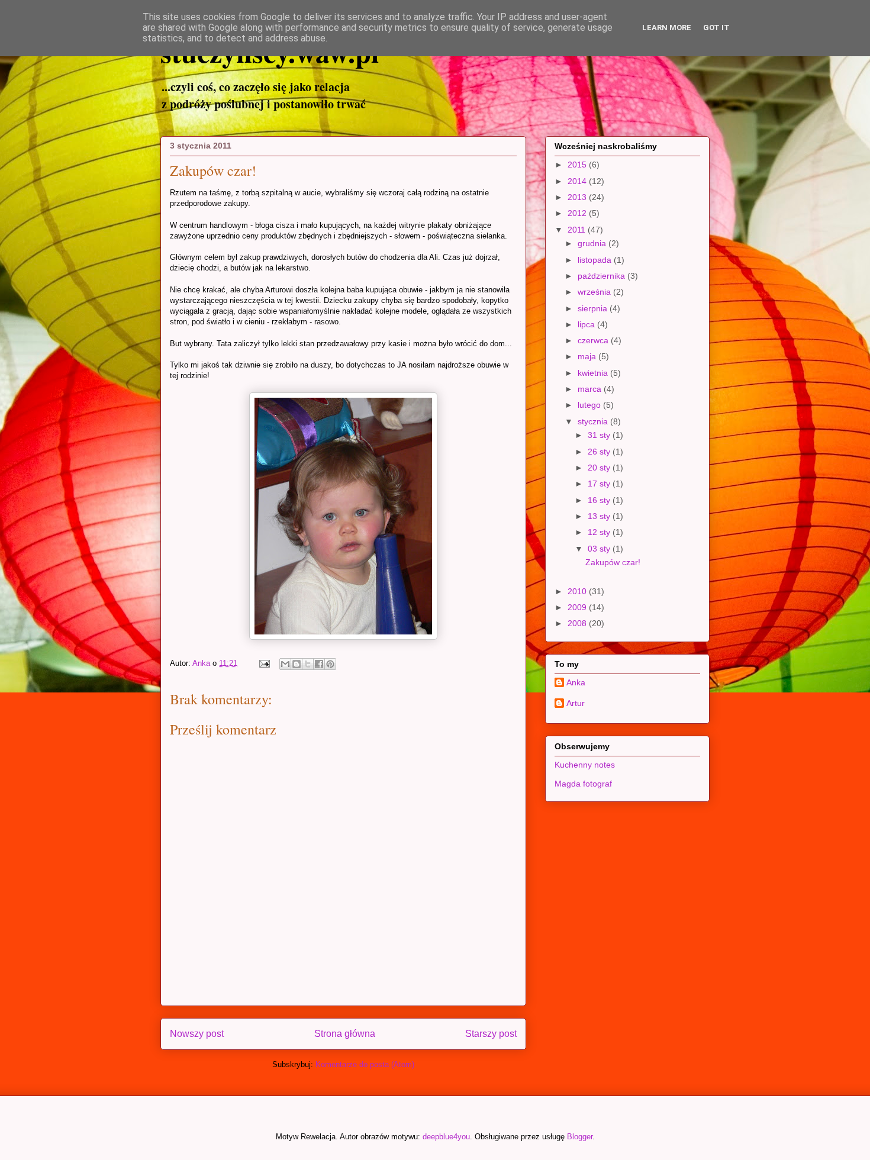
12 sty (600, 532)
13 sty (600, 516)
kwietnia (594, 373)
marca (591, 389)
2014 (578, 181)
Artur (575, 703)
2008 (578, 623)
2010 (578, 591)
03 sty (600, 548)
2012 (578, 213)
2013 (578, 197)
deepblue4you (446, 1136)
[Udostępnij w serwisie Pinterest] (330, 664)
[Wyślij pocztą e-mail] (285, 664)
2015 (578, 164)
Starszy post (491, 1034)
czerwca (594, 340)
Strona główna (344, 1034)
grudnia (593, 243)
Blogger (579, 1136)
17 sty (600, 483)
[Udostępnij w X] (308, 664)
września (595, 292)
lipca (587, 324)
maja (588, 356)
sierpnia (594, 308)
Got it (716, 27)
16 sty (600, 500)
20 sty (600, 467)
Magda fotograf (583, 783)
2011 (578, 229)
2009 (578, 607)
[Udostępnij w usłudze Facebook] (319, 664)
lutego (590, 405)
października (602, 276)
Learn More (666, 27)
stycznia (594, 421)
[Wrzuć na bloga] (296, 664)
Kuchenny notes (585, 764)
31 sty (600, 435)
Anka (575, 682)
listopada (596, 260)
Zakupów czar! (612, 562)
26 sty (600, 451)
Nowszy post (197, 1034)
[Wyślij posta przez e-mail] (263, 663)
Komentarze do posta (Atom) (364, 1064)
